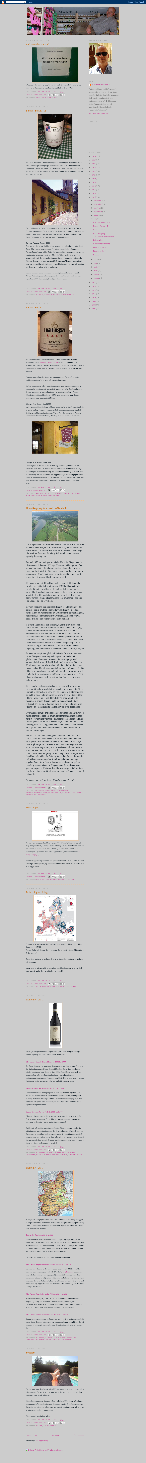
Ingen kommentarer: (36, 94)
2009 (94, 301)
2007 (94, 308)
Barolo (39, 295)
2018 (94, 186)
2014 (94, 282)
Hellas (61, 879)
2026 (94, 156)
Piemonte (50, 1155)
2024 (94, 163)
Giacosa (74, 1153)
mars (96, 270)
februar (97, 274)
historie (40, 790)
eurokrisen (51, 879)
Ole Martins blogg (73, 12)
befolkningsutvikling (46, 987)
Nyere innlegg (31, 1435)
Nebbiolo (57, 295)
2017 (94, 189)
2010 (94, 297)
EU (37, 879)
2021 (94, 175)
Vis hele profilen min (99, 114)
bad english (51, 98)
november (98, 204)
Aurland (40, 98)
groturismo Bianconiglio (48, 362)
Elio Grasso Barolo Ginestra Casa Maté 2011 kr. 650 (47, 1314)
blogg (39, 1426)
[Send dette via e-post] (52, 94)
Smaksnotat (68, 295)
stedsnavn (31, 795)
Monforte (30, 1155)
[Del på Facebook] (60, 94)
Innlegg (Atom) (42, 1440)
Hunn (47, 790)
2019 (94, 182)
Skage (80, 793)
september (98, 211)
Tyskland (70, 879)
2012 (94, 290)
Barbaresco (42, 1153)
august (97, 215)
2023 (94, 167)
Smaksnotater (75, 1155)
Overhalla (56, 793)
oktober (97, 208)
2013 (94, 286)
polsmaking (61, 1155)
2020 (94, 178)
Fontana (48, 295)
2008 (94, 305)
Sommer (30, 1352)
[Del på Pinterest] (63, 94)
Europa (61, 987)
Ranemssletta (69, 793)
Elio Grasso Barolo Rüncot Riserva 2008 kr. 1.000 (46, 1061)
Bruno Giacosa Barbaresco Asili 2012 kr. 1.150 (45, 1088)
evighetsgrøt (68, 1271)
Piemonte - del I (34, 1167)
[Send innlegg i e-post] (48, 94)
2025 (94, 160)
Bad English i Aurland (37, 44)
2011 (94, 293)
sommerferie (49, 1426)
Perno (44, 495)
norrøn (46, 793)
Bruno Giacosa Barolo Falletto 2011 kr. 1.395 (44, 1111)
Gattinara (71, 1338)
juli (95, 219)
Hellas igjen (32, 807)
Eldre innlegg (79, 1435)
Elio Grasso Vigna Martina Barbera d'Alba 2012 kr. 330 (48, 1264)
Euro (42, 879)
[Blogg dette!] (55, 94)
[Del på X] (58, 94)
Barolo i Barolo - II (36, 110)
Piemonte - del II (34, 999)
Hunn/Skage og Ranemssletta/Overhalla (46, 508)
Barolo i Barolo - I (35, 307)
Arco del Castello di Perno (49, 493)
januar (96, 278)
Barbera (40, 1338)
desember (98, 200)
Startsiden (55, 1435)
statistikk (71, 987)
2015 (94, 197)
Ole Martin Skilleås (101, 85)
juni (96, 259)
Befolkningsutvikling (37, 892)
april (96, 267)
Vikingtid (41, 795)
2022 (94, 171)
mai (95, 263)
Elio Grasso (63, 1153)
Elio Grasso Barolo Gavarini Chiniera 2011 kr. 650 (46, 1294)
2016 (94, 193)
